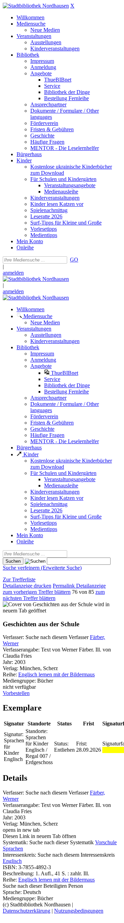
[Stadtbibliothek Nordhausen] (36, 6)
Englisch (12, 861)
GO (74, 260)
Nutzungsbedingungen (78, 911)
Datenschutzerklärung (26, 911)
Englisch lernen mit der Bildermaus (56, 674)
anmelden (13, 273)
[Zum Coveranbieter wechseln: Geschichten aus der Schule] (48, 604)
